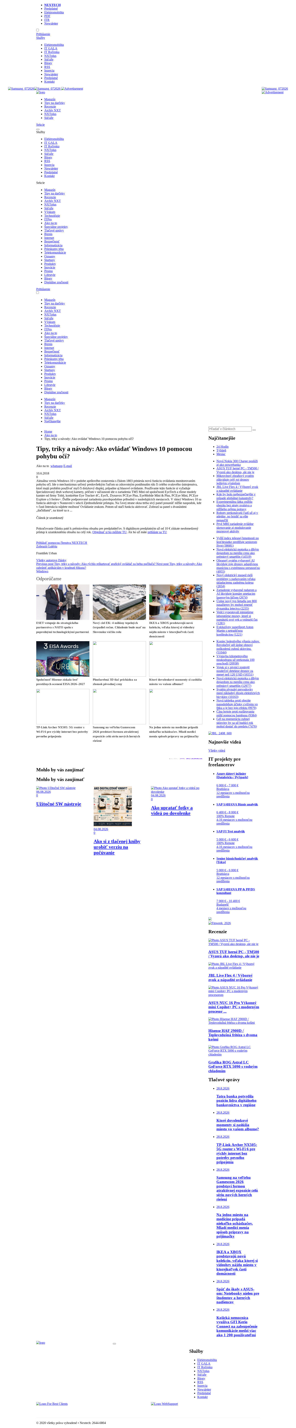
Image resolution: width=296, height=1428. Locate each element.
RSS (47, 67)
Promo (48, 271)
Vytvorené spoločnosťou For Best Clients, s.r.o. (66, 1410)
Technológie (52, 215)
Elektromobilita (54, 12)
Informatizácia (53, 245)
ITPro (48, 219)
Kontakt (49, 81)
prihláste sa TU (157, 532)
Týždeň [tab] (221, 450)
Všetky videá (216, 750)
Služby (40, 37)
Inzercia (49, 70)
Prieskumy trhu (54, 249)
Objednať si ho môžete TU (109, 532)
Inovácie (49, 267)
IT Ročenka (51, 52)
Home (48, 431)
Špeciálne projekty (56, 226)
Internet (49, 238)
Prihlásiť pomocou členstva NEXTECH (61, 542)
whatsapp (57, 466)
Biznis (48, 234)
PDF (47, 16)
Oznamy (49, 256)
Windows (42, 571)
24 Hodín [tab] (222, 446)
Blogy (48, 63)
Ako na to (50, 223)
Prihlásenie (43, 34)
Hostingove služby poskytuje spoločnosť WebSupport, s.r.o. (189, 1410)
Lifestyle (49, 275)
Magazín (49, 99)
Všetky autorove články (51, 560)
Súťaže (48, 59)
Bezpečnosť (52, 241)
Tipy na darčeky (54, 103)
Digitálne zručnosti (56, 282)
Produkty (50, 263)
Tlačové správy (54, 230)
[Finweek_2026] (219, 923)
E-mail (67, 466)
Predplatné (51, 8)
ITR (47, 20)
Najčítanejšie (52, 421)
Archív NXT (52, 110)
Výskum (49, 212)
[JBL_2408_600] (220, 733)
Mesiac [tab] (221, 454)
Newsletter (51, 23)
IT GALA (50, 48)
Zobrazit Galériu (46, 546)
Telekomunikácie (55, 252)
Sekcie (40, 124)
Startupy (49, 260)
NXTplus (50, 56)
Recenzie (50, 106)
